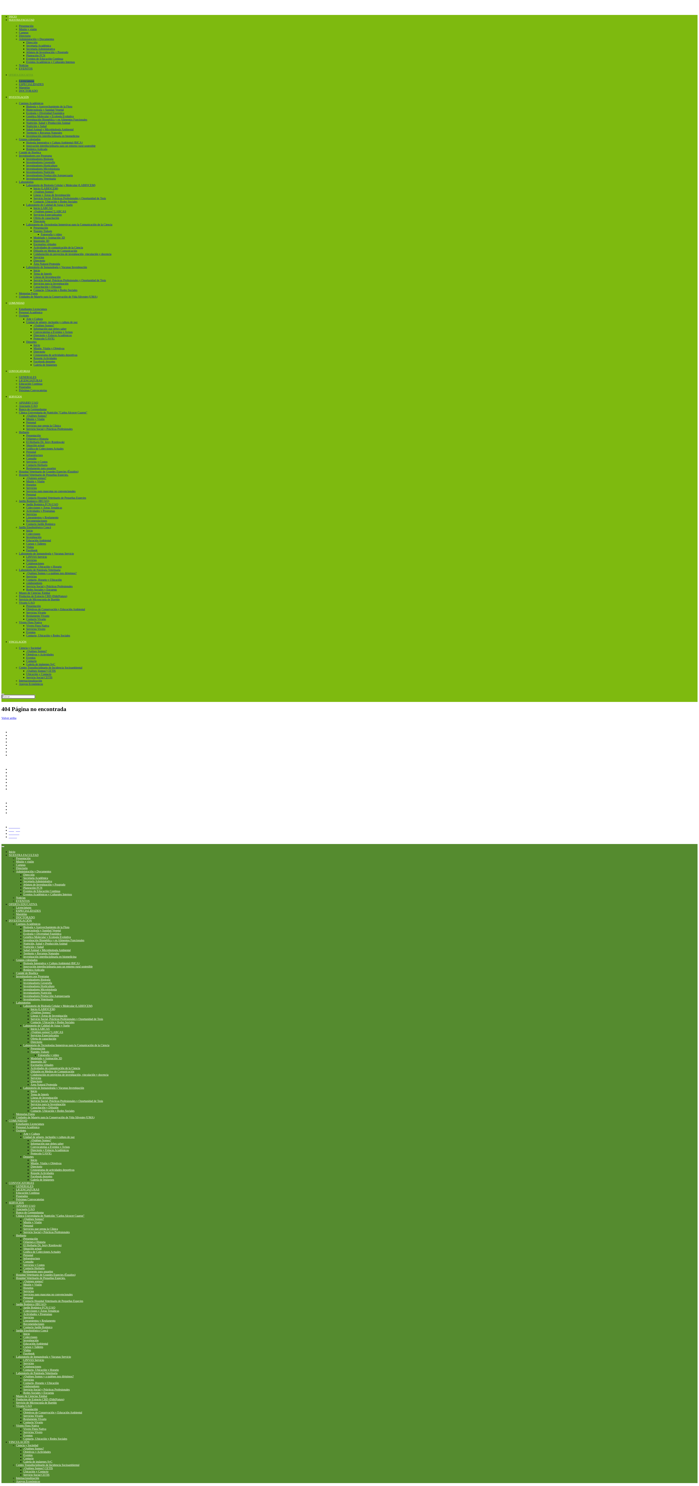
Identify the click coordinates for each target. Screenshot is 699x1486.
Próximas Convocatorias (33, 390)
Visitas (30, 547)
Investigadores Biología (39, 158)
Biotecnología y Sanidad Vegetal (45, 109)
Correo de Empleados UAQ (25, 775)
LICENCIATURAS (30, 380)
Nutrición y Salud (36, 126)
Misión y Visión (35, 419)
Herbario (24, 432)
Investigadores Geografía (40, 162)
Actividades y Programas (40, 510)
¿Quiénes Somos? (43, 191)
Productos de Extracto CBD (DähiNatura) (43, 596)
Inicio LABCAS (43, 208)
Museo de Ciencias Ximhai (34, 592)
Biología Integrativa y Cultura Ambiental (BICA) (54, 142)
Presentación (26, 26)
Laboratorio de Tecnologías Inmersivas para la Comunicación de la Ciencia (69, 224)
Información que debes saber (49, 328)
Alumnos (14, 802)
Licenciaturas (26, 81)
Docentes (14, 806)
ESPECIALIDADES (31, 84)
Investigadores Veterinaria (41, 178)
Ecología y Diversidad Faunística (45, 113)
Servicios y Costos (37, 461)
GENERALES (27, 377)
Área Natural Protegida (46, 263)
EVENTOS (26, 68)
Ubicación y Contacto (38, 674)
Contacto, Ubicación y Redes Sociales (55, 201)
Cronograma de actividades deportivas (55, 355)
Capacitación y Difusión (47, 286)
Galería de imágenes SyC (40, 664)
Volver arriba (8, 718)
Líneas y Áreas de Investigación (51, 195)
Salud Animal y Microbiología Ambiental (50, 129)
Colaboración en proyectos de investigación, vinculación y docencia (72, 254)
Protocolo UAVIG (44, 338)
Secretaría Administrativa (40, 48)
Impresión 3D (41, 240)
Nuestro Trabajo (42, 231)
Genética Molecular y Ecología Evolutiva (50, 116)
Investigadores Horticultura (41, 165)
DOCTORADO (28, 90)
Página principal (18, 732)
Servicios (38, 257)
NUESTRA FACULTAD (21, 20)
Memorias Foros (28, 293)
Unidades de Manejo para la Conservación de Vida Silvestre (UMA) (58, 296)
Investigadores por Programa (35, 155)
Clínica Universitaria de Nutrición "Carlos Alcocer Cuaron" (53, 412)
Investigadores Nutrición (40, 172)
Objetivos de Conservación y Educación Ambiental (55, 609)
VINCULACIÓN (17, 642)
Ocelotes (24, 315)
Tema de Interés (42, 273)
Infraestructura (34, 455)
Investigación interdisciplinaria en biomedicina (52, 136)
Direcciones (15, 741)
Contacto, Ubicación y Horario (44, 566)
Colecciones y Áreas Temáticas (44, 507)
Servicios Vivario (36, 612)
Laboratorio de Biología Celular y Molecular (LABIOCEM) (60, 185)
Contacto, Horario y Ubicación (44, 579)
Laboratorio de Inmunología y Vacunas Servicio (46, 553)
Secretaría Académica (38, 45)
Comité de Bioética (30, 152)
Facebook (31, 550)
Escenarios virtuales (44, 244)
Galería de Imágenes (45, 364)
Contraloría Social (19, 779)
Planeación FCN (35, 55)
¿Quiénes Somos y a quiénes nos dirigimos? (51, 573)
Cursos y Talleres (36, 543)
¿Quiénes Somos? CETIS (41, 670)
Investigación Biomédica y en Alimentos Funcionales (56, 119)
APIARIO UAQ (28, 402)
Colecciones (33, 533)
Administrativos (18, 809)
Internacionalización (30, 680)
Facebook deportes (44, 361)
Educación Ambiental (38, 540)
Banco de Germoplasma (33, 409)
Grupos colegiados (29, 139)
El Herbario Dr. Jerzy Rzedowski (45, 442)
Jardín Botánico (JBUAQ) (34, 501)
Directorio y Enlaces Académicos (52, 335)
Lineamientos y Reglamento (42, 517)
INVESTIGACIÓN (19, 97)
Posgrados (25, 387)
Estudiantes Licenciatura (33, 309)
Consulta (31, 458)
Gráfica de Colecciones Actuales (45, 448)
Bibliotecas (15, 788)
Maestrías (24, 87)
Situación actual (35, 445)
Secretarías (15, 738)
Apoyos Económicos (31, 684)
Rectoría (13, 735)
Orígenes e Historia (37, 438)
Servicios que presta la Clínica (43, 425)
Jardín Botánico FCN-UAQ (42, 504)
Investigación (34, 537)
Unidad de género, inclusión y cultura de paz (52, 322)
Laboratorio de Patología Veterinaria (39, 569)
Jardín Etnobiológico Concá (35, 527)
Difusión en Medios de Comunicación (55, 250)
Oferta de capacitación (46, 218)
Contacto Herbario (37, 465)
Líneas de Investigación (47, 277)
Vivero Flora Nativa (30, 622)
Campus (23, 32)
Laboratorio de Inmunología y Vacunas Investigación (56, 267)
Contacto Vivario (36, 619)
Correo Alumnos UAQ (22, 812)
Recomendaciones (36, 520)
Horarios (31, 484)
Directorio (25, 35)
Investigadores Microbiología (43, 168)
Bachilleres (15, 748)
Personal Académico (30, 312)
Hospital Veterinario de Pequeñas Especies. (43, 474)
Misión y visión (28, 29)
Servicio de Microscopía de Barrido (39, 599)
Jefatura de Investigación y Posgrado (47, 52)
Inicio (13, 16)
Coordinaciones (18, 745)
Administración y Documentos (36, 39)
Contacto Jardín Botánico (40, 524)
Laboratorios (26, 181)
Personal (31, 422)
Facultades (15, 751)
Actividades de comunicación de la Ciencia (58, 247)
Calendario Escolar (20, 785)
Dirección (31, 42)
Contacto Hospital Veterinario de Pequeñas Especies (56, 497)
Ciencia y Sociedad (30, 647)
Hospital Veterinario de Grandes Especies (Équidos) (48, 471)
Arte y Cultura (34, 318)
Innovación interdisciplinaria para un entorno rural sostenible (61, 145)
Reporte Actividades (45, 358)
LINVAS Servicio (36, 556)
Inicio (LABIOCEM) (45, 188)
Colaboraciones (35, 563)
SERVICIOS (15, 396)
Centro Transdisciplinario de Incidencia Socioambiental (50, 667)
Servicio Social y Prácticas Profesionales (49, 428)
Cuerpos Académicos (31, 103)
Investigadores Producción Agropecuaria (49, 175)
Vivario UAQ (27, 602)
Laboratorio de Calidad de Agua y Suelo (49, 204)
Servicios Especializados (47, 214)
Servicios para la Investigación (50, 283)
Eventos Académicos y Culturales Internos (50, 62)
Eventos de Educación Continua (44, 58)
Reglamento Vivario (37, 615)
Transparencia (17, 769)
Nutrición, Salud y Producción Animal (48, 122)
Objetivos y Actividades (40, 654)
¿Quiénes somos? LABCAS (49, 211)
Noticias (23, 65)
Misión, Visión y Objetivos (48, 348)
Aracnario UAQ (28, 406)
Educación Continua (30, 383)
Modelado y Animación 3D (49, 237)
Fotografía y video (51, 234)
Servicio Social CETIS (39, 677)
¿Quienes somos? (36, 478)
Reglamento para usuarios (41, 468)
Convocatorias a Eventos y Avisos (53, 332)
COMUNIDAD (16, 303)
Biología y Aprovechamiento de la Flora (49, 106)
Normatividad (17, 772)
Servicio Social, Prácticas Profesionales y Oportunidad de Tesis (69, 198)
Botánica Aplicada (36, 149)
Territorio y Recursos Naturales (44, 132)
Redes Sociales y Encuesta (41, 589)
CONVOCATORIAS (19, 371)
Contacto (31, 661)
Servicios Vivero (35, 629)
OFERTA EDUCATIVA (21, 75)
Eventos (30, 632)
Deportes (31, 341)
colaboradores (34, 583)
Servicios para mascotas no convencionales (51, 491)
